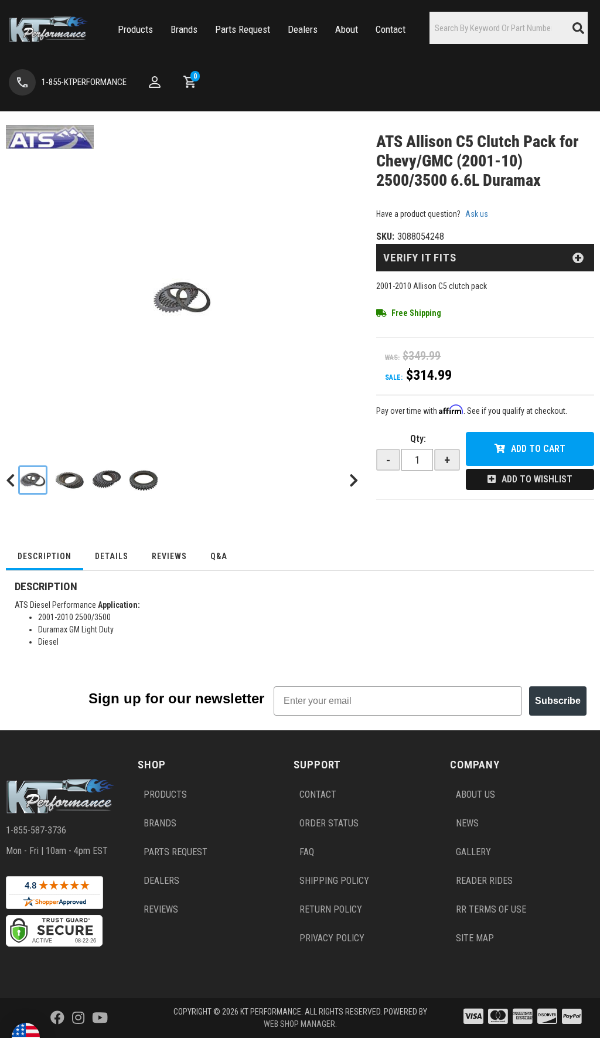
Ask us (476, 214)
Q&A (218, 556)
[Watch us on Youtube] (100, 1018)
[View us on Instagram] (78, 1018)
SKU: (385, 236)
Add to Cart (538, 448)
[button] (135, 30)
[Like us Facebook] (57, 1018)
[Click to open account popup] (154, 82)
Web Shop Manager (299, 1024)
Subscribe (558, 701)
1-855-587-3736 (36, 830)
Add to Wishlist (537, 479)
